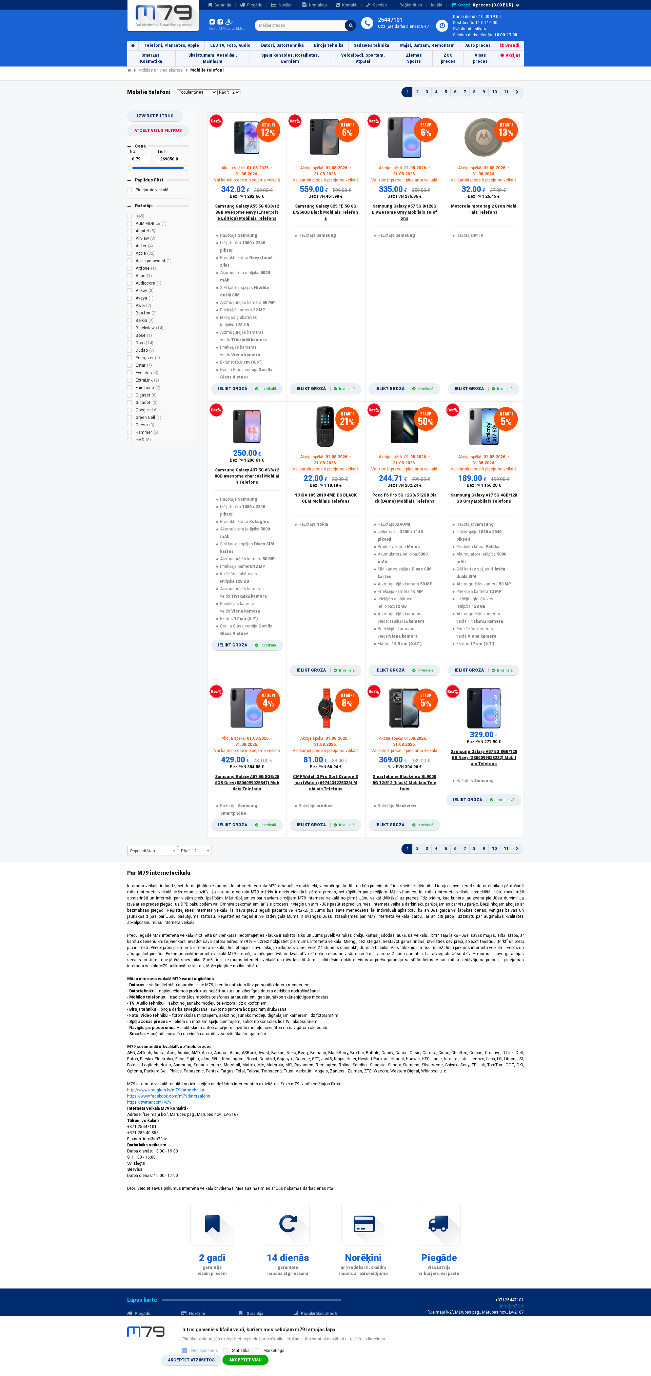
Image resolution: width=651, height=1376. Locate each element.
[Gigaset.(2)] (129, 403)
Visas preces (480, 58)
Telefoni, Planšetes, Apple (171, 45)
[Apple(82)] (129, 254)
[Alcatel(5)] (129, 232)
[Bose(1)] (129, 336)
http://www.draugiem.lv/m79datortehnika (165, 1090)
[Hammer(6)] (129, 433)
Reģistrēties (410, 5)
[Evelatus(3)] (129, 373)
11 (506, 92)
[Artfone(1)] (129, 269)
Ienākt (436, 5)
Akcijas (513, 55)
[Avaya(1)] (129, 299)
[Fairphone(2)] (129, 388)
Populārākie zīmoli (319, 1313)
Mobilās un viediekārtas (160, 70)
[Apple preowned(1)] (129, 261)
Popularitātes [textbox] (142, 851)
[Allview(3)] (129, 239)
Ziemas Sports (414, 58)
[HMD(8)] (129, 441)
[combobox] (305, 25)
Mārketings (273, 1350)
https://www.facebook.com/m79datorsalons (168, 1096)
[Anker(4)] (129, 247)
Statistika (241, 1350)
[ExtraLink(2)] (129, 381)
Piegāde (254, 5)
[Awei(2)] (129, 306)
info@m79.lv (512, 1306)
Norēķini (286, 5)
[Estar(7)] (129, 366)
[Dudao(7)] (129, 351)
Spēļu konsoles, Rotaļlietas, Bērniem (290, 58)
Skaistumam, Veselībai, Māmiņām (212, 58)
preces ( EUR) (485, 5)
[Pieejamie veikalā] (129, 191)
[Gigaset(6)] (129, 396)
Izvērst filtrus (155, 116)
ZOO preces (448, 58)
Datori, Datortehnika (282, 45)
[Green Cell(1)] (129, 418)
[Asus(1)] (129, 276)
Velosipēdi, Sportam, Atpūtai (363, 58)
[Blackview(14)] (129, 329)
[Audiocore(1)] (129, 284)
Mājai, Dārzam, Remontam (427, 45)
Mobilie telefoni (207, 70)
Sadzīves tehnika (371, 45)
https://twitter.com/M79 (149, 1102)
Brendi (512, 45)
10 (494, 92)
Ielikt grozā (247, 388)
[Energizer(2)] (129, 358)
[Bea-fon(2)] (129, 314)
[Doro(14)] (129, 344)
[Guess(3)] (129, 426)
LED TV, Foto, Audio (230, 45)
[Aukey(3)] (129, 291)
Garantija (222, 5)
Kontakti (349, 5)
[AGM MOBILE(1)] (129, 224)
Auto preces (478, 45)
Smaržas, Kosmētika (151, 58)
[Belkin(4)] (129, 321)
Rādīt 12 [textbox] (189, 851)
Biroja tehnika (328, 45)
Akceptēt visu (245, 1360)
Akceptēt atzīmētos (191, 1360)
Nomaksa (318, 5)
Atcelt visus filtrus (158, 130)
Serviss (380, 5)
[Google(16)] (129, 411)
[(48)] (129, 217)
